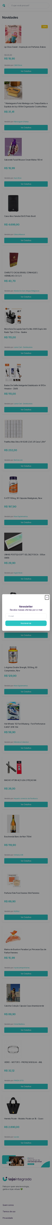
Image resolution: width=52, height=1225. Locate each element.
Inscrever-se (26, 623)
